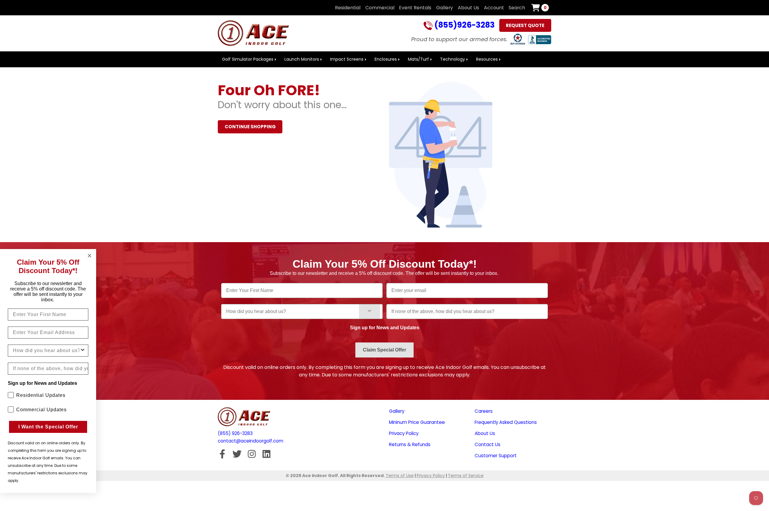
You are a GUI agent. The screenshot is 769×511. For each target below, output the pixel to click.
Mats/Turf (418, 59)
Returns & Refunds (409, 444)
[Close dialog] (89, 255)
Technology (452, 59)
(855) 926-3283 (235, 433)
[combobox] (292, 311)
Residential (347, 7)
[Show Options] (369, 311)
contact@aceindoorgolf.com (250, 441)
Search (517, 7)
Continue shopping (250, 126)
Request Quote (525, 25)
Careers (484, 411)
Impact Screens (346, 59)
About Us (468, 7)
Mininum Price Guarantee (417, 422)
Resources (487, 59)
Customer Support (496, 455)
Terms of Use (400, 476)
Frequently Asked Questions (506, 422)
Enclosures (386, 59)
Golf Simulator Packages (247, 59)
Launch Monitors (301, 59)
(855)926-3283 (464, 25)
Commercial (379, 7)
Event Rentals (415, 7)
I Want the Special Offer (48, 426)
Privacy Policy (403, 433)
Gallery (444, 7)
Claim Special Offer (384, 349)
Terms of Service (466, 476)
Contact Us (487, 444)
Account (494, 7)
